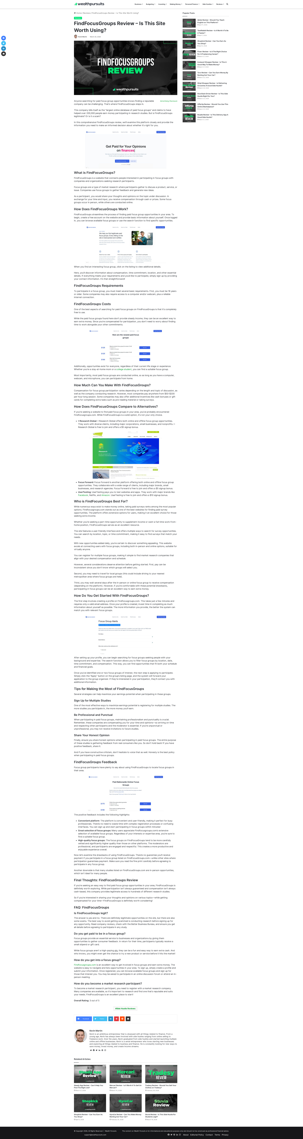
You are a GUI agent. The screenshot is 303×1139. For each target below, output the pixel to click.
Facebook (83, 495)
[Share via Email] (128, 1018)
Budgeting (150, 4)
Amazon (105, 495)
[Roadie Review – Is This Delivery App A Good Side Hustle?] (189, 117)
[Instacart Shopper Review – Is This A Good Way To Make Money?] (189, 65)
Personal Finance (191, 4)
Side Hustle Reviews (125, 1008)
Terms (217, 1135)
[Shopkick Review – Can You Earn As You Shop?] (90, 1103)
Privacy (225, 1135)
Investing (161, 4)
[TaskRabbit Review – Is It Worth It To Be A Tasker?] (189, 33)
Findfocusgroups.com (85, 965)
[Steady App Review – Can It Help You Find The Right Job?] (90, 1074)
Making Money (175, 4)
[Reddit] (122, 1018)
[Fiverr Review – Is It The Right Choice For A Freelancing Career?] (189, 54)
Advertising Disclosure (168, 101)
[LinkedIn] (110, 1018)
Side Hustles (207, 4)
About (186, 1135)
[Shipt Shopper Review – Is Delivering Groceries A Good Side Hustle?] (189, 86)
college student (124, 369)
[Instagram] (105, 1050)
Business (138, 4)
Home (79, 13)
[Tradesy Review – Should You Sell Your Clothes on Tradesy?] (161, 1074)
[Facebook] (93, 1050)
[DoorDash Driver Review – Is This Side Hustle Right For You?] (189, 96)
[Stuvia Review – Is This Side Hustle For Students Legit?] (161, 1103)
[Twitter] (96, 1050)
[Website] (90, 1050)
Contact (209, 1135)
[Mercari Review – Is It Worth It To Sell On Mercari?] (126, 1074)
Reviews (219, 4)
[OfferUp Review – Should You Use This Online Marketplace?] (189, 107)
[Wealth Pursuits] (89, 4)
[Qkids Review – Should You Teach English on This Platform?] (189, 23)
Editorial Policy (197, 1135)
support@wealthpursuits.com (95, 1135)
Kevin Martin (82, 37)
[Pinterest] (116, 1018)
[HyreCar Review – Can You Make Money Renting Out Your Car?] (126, 1103)
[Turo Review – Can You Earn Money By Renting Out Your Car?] (189, 75)
